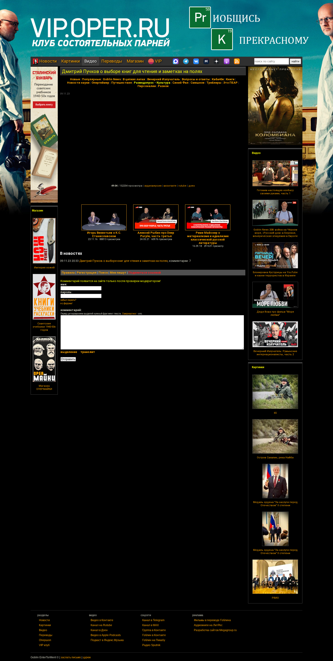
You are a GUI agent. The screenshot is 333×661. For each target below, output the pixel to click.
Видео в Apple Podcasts (106, 635)
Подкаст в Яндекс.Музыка (107, 640)
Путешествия (121, 82)
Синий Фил (180, 82)
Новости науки (78, 82)
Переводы (111, 61)
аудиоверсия (153, 185)
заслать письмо (71, 657)
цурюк (87, 657)
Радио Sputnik (151, 645)
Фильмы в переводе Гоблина (212, 620)
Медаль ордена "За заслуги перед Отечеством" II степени (275, 504)
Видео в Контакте (102, 620)
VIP (158, 61)
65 (275, 412)
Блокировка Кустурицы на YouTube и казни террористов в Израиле (275, 274)
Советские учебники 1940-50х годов (44, 326)
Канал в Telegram (153, 620)
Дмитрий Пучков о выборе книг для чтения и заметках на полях (132, 71)
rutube (182, 185)
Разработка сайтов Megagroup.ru (215, 630)
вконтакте (170, 185)
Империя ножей (44, 267)
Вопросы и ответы (196, 79)
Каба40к (218, 79)
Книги (230, 79)
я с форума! (66, 303)
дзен (191, 185)
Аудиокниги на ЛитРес (208, 625)
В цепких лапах (134, 79)
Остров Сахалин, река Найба (275, 457)
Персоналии (147, 86)
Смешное (197, 82)
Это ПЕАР (230, 82)
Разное (163, 86)
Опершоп (45, 640)
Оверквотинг (129, 313)
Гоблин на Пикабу (153, 640)
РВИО (275, 597)
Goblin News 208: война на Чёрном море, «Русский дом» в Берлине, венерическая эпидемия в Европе (275, 233)
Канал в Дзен (99, 630)
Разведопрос (144, 82)
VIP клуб (44, 645)
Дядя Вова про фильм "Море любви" (275, 313)
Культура (163, 82)
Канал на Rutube (101, 625)
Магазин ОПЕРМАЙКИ (44, 387)
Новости (47, 61)
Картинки (70, 61)
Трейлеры (213, 82)
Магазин (135, 61)
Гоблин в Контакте (154, 635)
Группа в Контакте (154, 630)
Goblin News (112, 79)
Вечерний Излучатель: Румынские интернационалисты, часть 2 (275, 353)
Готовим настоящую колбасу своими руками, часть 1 (275, 192)
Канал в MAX (150, 625)
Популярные (91, 79)
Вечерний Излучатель (163, 79)
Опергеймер (100, 82)
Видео (90, 61)
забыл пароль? (68, 300)
